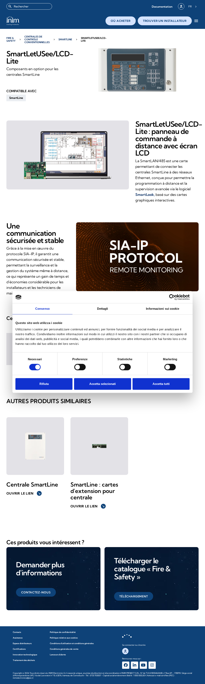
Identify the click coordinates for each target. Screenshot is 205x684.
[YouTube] (143, 665)
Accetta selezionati (102, 384)
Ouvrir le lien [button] (23, 493)
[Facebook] (125, 665)
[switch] (80, 367)
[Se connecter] (181, 6)
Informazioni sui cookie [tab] (162, 308)
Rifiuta (44, 384)
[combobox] (29, 6)
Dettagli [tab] (102, 308)
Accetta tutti (161, 384)
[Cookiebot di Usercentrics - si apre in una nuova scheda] (172, 297)
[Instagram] (152, 665)
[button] (162, 6)
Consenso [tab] (42, 308)
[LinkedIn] (134, 665)
